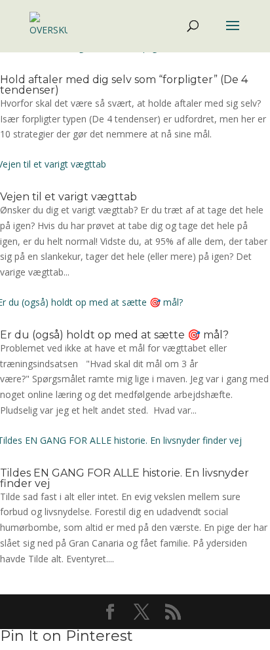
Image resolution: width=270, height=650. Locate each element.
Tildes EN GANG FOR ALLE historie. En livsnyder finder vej (124, 478)
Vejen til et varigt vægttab (68, 196)
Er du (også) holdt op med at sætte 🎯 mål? (114, 335)
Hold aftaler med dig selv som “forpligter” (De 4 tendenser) (124, 84)
